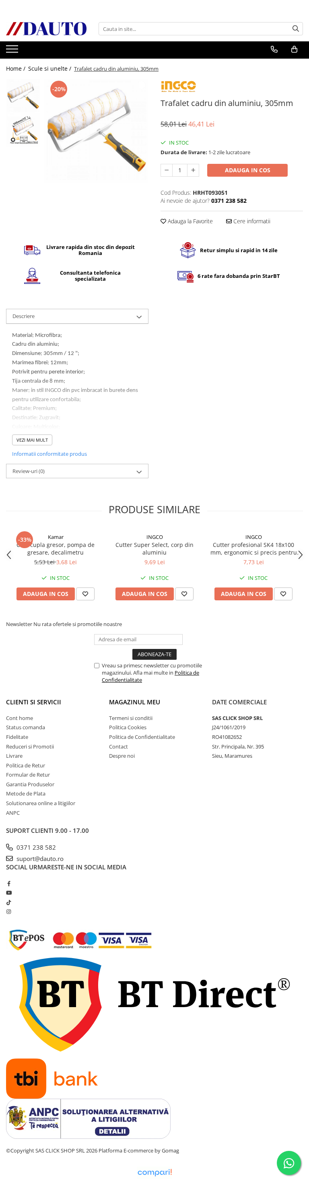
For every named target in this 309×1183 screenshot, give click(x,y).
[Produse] (13, 51)
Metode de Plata (25, 793)
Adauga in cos (247, 170)
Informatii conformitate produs (49, 453)
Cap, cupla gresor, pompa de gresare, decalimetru (55, 548)
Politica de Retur (25, 765)
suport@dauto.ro (39, 859)
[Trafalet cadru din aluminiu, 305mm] (96, 131)
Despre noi (122, 755)
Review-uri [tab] (28, 471)
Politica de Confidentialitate (142, 736)
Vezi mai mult (32, 440)
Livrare (14, 755)
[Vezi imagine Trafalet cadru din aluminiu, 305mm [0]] (23, 95)
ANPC (13, 812)
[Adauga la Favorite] (85, 593)
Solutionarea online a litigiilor (40, 803)
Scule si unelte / (50, 68)
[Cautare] (295, 28)
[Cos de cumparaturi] (294, 49)
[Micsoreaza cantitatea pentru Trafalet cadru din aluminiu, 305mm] (167, 170)
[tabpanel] (96, 131)
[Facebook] (8, 883)
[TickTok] (8, 902)
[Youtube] (8, 892)
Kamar (56, 537)
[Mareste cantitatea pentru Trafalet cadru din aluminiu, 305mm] (193, 170)
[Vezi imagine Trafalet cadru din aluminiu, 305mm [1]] (23, 130)
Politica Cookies (127, 727)
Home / (16, 68)
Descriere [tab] (23, 316)
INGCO (154, 537)
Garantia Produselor (30, 784)
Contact (118, 746)
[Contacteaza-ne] (274, 49)
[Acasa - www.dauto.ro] (46, 28)
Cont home (19, 718)
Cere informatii (251, 221)
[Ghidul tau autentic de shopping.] (154, 1173)
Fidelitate (17, 736)
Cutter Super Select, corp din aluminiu (154, 548)
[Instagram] (8, 911)
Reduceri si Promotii (30, 746)
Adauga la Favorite (189, 221)
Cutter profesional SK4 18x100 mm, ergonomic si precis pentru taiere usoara (253, 548)
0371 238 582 (35, 847)
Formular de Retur (28, 774)
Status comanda (25, 727)
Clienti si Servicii (33, 702)
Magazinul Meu (134, 702)
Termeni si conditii (130, 718)
